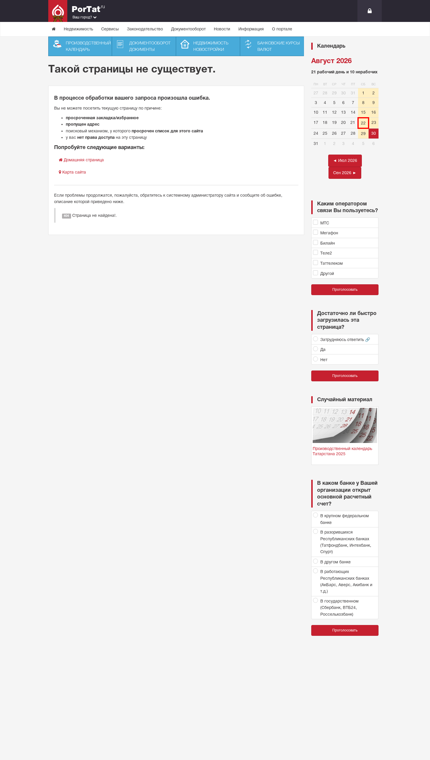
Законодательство (145, 29)
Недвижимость (78, 29)
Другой (327, 273)
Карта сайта (73, 172)
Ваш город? (83, 17)
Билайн (327, 243)
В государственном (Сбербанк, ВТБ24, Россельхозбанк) (339, 608)
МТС (324, 223)
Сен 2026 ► (345, 172)
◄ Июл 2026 (345, 160)
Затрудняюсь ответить (345, 339)
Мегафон (329, 233)
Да (323, 349)
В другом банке (335, 562)
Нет (323, 359)
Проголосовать (344, 290)
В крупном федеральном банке (344, 518)
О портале (282, 29)
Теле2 (326, 253)
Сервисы (110, 29)
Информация (251, 29)
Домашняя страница (83, 159)
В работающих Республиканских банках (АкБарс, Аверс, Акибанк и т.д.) (346, 581)
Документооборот (188, 29)
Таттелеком (331, 263)
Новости (222, 29)
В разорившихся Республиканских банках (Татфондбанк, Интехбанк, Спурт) (345, 542)
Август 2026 (331, 61)
